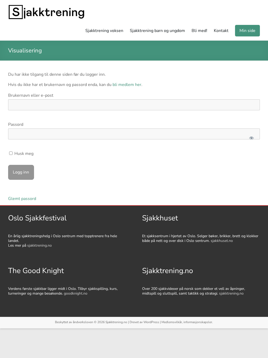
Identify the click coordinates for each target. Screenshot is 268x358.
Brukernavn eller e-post (30, 95)
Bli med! (199, 31)
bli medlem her (127, 85)
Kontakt (221, 31)
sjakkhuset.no (222, 240)
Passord (15, 124)
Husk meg (23, 153)
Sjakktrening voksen (104, 31)
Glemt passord (22, 199)
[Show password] (251, 137)
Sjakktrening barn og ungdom (157, 31)
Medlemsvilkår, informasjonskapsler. (187, 322)
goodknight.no (75, 293)
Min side (247, 31)
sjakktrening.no (39, 245)
